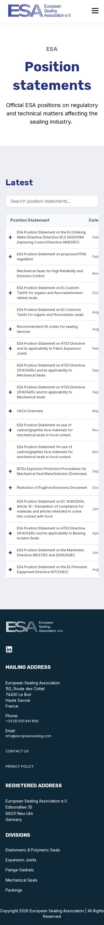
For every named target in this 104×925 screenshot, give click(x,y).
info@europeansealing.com (28, 736)
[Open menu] (95, 11)
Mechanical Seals (21, 880)
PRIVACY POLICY (20, 766)
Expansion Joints (21, 860)
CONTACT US (17, 751)
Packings (14, 890)
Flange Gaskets (20, 869)
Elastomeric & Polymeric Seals (33, 850)
